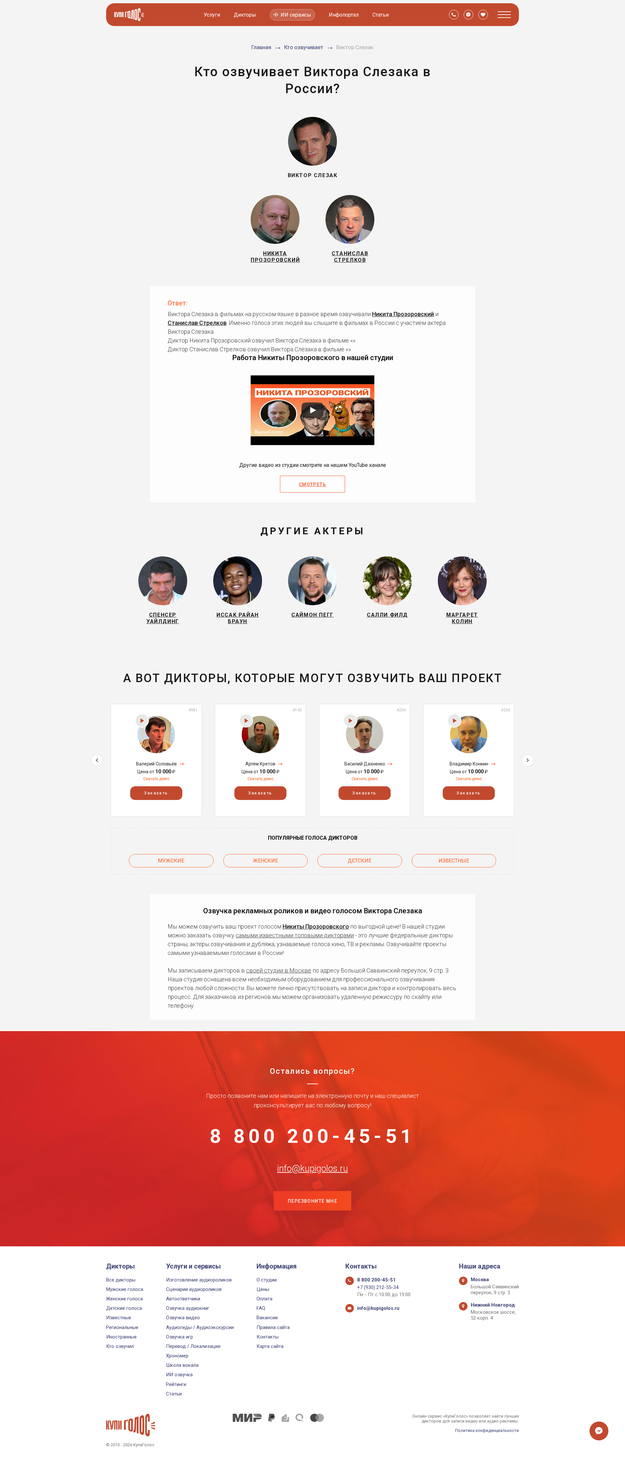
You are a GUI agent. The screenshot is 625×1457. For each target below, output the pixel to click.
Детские (359, 861)
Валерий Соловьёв (156, 763)
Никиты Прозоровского (316, 926)
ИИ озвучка (179, 1375)
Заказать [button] (156, 793)
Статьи (380, 15)
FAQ (261, 1308)
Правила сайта (273, 1327)
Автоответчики (183, 1299)
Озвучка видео (183, 1318)
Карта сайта (270, 1346)
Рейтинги (176, 1384)
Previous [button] (97, 760)
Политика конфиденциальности (487, 1430)
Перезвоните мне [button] (312, 1201)
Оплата (264, 1299)
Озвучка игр (179, 1337)
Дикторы (245, 15)
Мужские (171, 861)
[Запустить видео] (312, 410)
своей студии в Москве (278, 970)
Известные (453, 861)
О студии (267, 1280)
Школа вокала (182, 1365)
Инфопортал (344, 15)
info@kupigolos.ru (312, 1168)
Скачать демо (156, 779)
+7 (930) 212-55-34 (377, 1287)
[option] (156, 760)
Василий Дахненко (364, 763)
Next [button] (528, 760)
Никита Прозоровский (403, 314)
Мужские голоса (124, 1289)
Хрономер (177, 1356)
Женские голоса (124, 1299)
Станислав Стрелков (197, 322)
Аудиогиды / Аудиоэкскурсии (200, 1327)
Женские (265, 861)
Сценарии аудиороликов (194, 1289)
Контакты (268, 1337)
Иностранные (121, 1337)
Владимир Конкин (469, 763)
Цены (263, 1289)
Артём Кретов (260, 763)
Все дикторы (120, 1280)
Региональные (122, 1327)
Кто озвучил (120, 1346)
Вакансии (267, 1318)
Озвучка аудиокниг (187, 1308)
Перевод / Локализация (193, 1346)
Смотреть (312, 484)
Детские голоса (124, 1308)
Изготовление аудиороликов (199, 1280)
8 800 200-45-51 (312, 1136)
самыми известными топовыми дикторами (295, 935)
